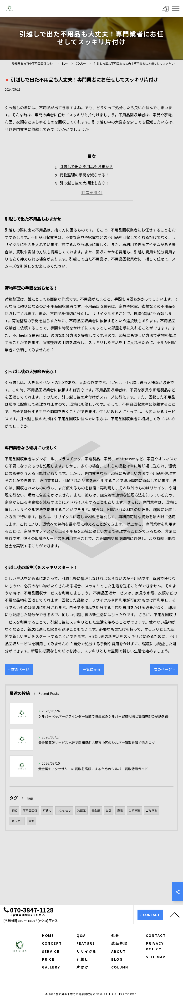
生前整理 (134, 810)
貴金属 (96, 810)
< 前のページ (18, 669)
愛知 (14, 810)
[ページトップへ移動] (174, 914)
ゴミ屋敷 (151, 810)
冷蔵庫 (81, 810)
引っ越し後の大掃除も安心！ (84, 183)
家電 (120, 810)
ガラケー (17, 821)
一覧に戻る (92, 669)
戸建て (47, 810)
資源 (31, 821)
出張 (109, 810)
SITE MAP (156, 956)
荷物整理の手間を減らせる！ (84, 175)
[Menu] (175, 8)
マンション (64, 810)
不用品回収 (30, 810)
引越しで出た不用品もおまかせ (86, 166)
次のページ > (164, 669)
